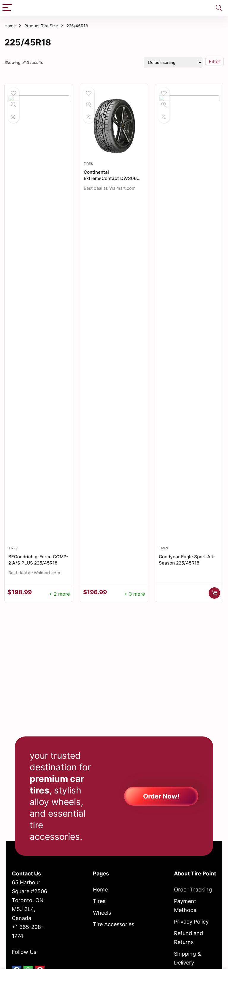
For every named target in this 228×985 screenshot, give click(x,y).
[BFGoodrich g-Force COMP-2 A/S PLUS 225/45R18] (38, 318)
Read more (214, 593)
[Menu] (7, 8)
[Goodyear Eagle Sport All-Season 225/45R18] (189, 318)
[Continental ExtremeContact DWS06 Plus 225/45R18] (114, 125)
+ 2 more (59, 594)
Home (10, 25)
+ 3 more (134, 594)
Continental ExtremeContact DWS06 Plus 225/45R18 (110, 178)
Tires (13, 548)
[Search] (219, 8)
